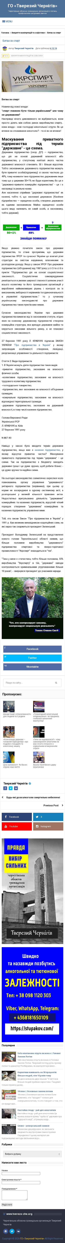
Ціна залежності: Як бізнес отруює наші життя (15, 766)
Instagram (46, 826)
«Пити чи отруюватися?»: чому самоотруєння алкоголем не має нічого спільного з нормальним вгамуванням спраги (46, 743)
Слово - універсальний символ (33, 1126)
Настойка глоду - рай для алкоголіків (37, 1110)
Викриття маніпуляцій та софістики (28, 33)
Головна (5, 33)
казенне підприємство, (48, 450)
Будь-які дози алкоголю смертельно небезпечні (33, 797)
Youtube (13, 826)
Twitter (32, 657)
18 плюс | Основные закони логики (35, 1091)
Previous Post (51, 805)
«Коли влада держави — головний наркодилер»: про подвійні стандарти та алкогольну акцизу (15, 742)
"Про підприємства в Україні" (31, 345)
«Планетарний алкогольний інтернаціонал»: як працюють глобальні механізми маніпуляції (46, 717)
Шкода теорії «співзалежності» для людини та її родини (17, 715)
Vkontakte (32, 666)
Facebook (32, 649)
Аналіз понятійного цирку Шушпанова (44, 766)
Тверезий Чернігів (15, 783)
